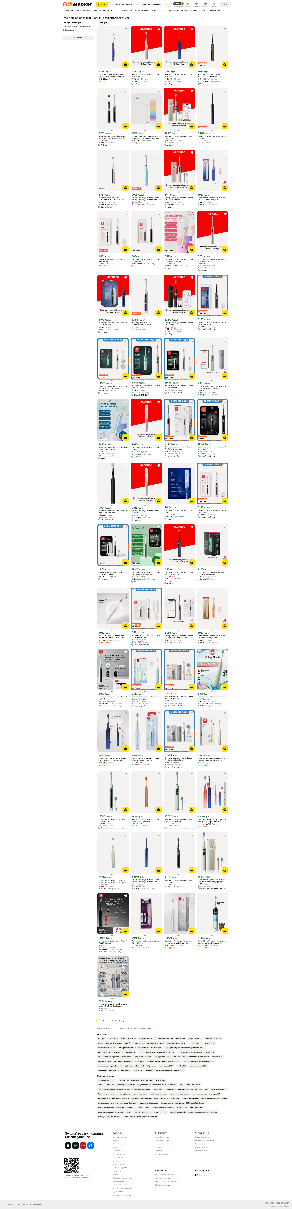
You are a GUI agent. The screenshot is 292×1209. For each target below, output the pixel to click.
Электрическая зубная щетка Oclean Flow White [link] (145, 76)
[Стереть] (166, 4)
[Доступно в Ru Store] (90, 1148)
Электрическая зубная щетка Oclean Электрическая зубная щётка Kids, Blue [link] (146, 199)
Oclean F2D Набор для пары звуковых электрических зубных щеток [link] (212, 821)
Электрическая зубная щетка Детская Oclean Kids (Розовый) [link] (179, 260)
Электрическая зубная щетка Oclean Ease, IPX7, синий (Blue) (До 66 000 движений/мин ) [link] (211, 199)
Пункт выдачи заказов (203, 1147)
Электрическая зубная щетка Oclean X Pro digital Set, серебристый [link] (212, 387)
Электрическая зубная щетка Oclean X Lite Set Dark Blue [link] (113, 324)
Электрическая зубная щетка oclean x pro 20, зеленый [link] (112, 820)
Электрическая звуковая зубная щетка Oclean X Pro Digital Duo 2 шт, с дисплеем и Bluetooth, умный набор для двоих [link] (113, 1005)
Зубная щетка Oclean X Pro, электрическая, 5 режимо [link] (142, 324)
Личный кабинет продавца (165, 1175)
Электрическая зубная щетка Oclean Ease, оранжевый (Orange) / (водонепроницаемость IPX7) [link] (211, 637)
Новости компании (202, 1137)
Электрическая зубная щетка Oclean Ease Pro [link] (145, 448)
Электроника (118, 1151)
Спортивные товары (121, 1181)
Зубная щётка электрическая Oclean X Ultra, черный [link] (212, 448)
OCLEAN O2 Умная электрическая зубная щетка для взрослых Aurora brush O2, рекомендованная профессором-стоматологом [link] (111, 637)
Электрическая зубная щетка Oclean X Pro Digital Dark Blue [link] (179, 573)
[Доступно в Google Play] (75, 1148)
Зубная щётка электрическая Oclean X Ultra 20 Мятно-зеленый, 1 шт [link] (113, 387)
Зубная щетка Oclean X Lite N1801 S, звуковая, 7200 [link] (112, 260)
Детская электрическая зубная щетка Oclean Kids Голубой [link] (146, 698)
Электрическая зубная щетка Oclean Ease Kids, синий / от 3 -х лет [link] (145, 759)
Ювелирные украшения (122, 1195)
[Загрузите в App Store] (68, 1148)
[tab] (69, 10)
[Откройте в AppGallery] (83, 1148)
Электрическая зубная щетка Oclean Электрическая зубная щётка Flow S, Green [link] (112, 881)
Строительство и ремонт (122, 1188)
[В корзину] (125, 64)
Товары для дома (119, 1157)
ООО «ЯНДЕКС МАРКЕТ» (280, 1203)
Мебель (116, 1140)
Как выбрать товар (162, 1137)
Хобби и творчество (120, 1168)
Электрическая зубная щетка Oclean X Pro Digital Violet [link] (212, 260)
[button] (104, 23)
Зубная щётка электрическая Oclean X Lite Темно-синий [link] (212, 323)
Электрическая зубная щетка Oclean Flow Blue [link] (178, 76)
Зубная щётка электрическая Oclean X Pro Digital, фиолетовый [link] (179, 448)
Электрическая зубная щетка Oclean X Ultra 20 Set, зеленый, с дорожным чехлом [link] (212, 881)
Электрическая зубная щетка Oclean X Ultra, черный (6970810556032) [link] (113, 512)
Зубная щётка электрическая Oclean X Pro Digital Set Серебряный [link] (179, 759)
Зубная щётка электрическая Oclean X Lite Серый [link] (212, 511)
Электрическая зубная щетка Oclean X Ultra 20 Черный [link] (113, 942)
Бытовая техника (119, 1144)
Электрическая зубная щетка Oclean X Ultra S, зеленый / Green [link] (212, 573)
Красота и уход (119, 1164)
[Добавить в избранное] (125, 29)
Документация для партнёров (166, 1181)
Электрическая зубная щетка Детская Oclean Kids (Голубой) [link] (113, 448)
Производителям (201, 1144)
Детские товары (119, 1192)
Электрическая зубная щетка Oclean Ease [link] (178, 511)
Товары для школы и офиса (123, 1178)
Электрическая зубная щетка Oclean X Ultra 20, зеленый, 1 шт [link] (179, 820)
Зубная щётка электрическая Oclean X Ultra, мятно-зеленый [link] (146, 387)
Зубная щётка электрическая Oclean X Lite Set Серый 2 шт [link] (146, 636)
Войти (224, 4)
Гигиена (116, 1147)
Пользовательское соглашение (29, 1204)
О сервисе (159, 1147)
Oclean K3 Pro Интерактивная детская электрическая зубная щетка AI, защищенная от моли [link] (212, 942)
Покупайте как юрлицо (163, 1144)
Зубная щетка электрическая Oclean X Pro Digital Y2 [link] (212, 137)
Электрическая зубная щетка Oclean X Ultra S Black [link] (179, 324)
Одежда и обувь (119, 1154)
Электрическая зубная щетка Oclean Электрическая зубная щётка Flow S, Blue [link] (145, 881)
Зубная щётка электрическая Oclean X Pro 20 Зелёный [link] (179, 387)
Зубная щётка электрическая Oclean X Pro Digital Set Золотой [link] (179, 697)
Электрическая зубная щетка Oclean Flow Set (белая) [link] (145, 942)
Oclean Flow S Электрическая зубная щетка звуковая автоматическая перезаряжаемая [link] (112, 760)
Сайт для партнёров (162, 1185)
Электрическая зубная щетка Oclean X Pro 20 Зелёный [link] (113, 698)
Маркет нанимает (201, 1151)
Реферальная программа (204, 1140)
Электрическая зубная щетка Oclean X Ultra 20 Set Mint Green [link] (179, 199)
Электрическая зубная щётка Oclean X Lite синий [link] (179, 881)
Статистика (10, 1204)
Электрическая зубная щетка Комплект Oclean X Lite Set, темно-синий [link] (211, 76)
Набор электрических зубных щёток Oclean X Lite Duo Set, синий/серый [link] (112, 137)
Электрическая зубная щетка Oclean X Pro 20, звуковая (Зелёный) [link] (146, 573)
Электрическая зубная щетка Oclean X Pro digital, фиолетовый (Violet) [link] (179, 637)
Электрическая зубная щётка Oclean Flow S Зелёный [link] (211, 698)
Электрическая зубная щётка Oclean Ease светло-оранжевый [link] (145, 821)
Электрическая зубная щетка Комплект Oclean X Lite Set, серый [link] (111, 199)
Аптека (116, 1161)
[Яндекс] (286, 1206)
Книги (115, 1175)
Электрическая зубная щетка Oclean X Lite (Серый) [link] (146, 260)
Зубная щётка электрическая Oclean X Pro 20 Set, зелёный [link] (113, 573)
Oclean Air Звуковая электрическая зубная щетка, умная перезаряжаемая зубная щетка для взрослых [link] (146, 137)
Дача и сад (117, 1171)
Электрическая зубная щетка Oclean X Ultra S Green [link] (179, 137)
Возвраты (158, 1151)
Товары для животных (121, 1185)
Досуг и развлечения (121, 1137)
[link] (116, 1038)
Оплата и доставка (162, 1140)
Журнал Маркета (161, 1154)
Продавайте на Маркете (164, 1178)
